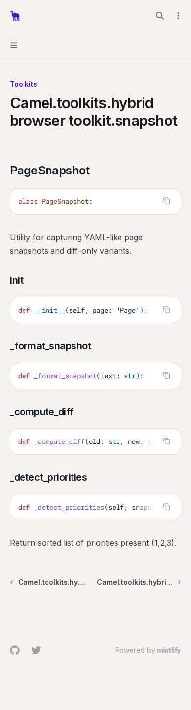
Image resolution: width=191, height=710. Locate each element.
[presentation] (95, 310)
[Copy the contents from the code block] (166, 201)
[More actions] (178, 16)
